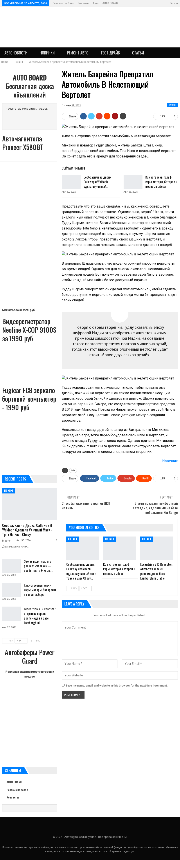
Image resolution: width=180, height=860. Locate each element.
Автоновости (15, 53)
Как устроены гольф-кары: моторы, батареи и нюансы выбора (161, 182)
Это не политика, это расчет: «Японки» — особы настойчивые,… (38, 566)
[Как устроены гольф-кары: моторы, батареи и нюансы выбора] (133, 182)
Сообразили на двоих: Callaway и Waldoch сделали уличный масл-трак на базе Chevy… (27, 529)
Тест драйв (110, 53)
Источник (170, 461)
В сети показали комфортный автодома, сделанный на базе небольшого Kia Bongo (155, 508)
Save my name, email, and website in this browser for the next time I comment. (117, 685)
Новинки (47, 53)
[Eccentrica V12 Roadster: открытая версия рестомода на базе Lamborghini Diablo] (156, 548)
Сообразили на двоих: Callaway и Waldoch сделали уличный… (97, 182)
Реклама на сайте (63, 3)
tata (73, 470)
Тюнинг (172, 104)
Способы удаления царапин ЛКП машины (86, 505)
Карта (95, 3)
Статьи (138, 53)
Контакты (83, 3)
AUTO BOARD (110, 3)
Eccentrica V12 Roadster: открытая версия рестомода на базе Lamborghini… (40, 615)
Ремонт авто (77, 53)
